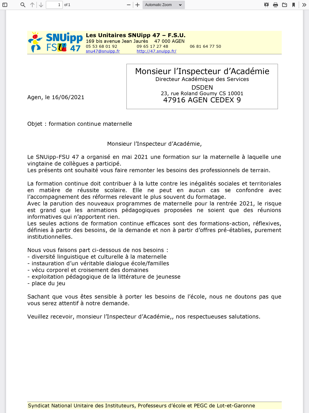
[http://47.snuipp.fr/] (157, 51)
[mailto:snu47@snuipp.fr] (103, 51)
